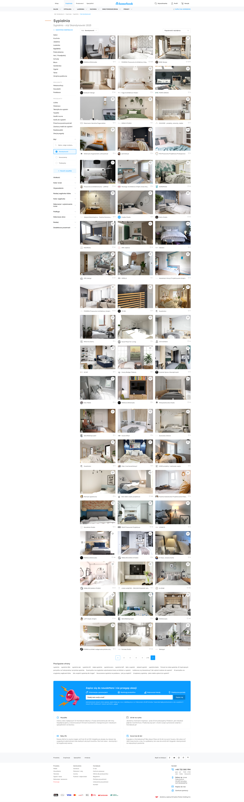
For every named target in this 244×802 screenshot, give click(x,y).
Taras (55, 73)
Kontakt (95, 784)
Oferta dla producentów (100, 774)
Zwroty (75, 774)
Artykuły (87, 758)
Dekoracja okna (59, 217)
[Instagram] (179, 758)
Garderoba (57, 66)
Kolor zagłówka (59, 199)
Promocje (56, 782)
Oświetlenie (57, 771)
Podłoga (56, 212)
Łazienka (56, 45)
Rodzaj (56, 222)
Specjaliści (90, 3)
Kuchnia (56, 38)
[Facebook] (170, 758)
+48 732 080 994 (183, 769)
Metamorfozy (58, 85)
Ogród (55, 69)
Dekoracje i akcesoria (60, 779)
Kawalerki (57, 89)
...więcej (115, 704)
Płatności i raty (78, 771)
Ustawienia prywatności (100, 782)
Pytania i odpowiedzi (80, 776)
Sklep (57, 3)
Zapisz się (179, 697)
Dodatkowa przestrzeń (61, 228)
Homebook (96, 766)
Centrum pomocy (181, 790)
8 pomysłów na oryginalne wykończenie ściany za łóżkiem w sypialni (108, 670)
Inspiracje (68, 3)
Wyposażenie (58, 188)
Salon (55, 35)
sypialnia (56, 667)
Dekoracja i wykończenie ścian (62, 205)
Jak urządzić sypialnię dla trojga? (84, 673)
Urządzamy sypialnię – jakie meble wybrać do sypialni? (151, 673)
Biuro (55, 62)
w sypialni (130, 667)
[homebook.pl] (124, 3)
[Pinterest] (183, 758)
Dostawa (76, 768)
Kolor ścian (57, 183)
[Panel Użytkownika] (174, 3)
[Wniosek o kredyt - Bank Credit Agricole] (114, 795)
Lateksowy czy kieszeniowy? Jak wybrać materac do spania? (152, 670)
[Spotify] (188, 758)
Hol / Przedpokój (59, 55)
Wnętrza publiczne (60, 76)
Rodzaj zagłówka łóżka (62, 193)
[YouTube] (174, 758)
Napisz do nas (180, 787)
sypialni (142, 667)
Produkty (56, 758)
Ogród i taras (57, 776)
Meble (55, 768)
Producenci (80, 3)
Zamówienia (77, 766)
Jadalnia (56, 42)
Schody (56, 59)
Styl (54, 139)
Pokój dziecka (58, 52)
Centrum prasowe (98, 771)
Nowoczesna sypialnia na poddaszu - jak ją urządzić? (114, 673)
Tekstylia (56, 774)
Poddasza (57, 92)
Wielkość (56, 177)
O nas (95, 768)
